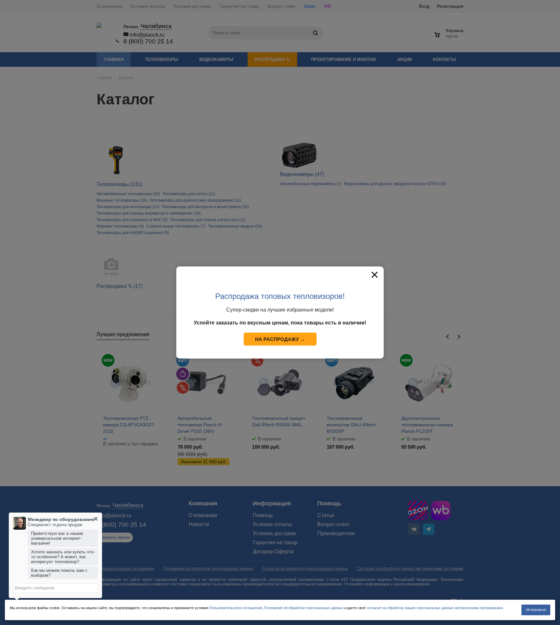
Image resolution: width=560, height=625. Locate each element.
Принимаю (536, 610)
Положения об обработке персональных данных (304, 608)
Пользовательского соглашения (235, 608)
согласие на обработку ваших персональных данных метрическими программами (435, 608)
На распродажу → (280, 339)
